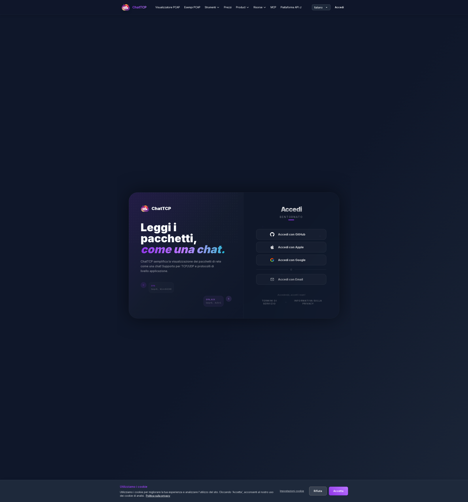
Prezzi (228, 7)
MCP (273, 7)
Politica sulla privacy (158, 495)
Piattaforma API (290, 7)
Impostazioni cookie (292, 490)
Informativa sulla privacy (308, 302)
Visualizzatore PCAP (167, 7)
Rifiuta (318, 490)
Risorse (258, 7)
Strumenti (210, 7)
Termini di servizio (269, 302)
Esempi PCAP (192, 7)
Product (241, 7)
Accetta (338, 490)
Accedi (339, 7)
